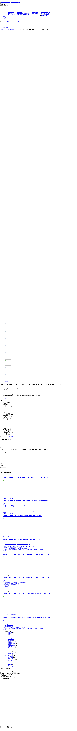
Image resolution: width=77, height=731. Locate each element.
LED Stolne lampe (11, 643)
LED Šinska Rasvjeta (12, 641)
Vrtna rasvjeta (10, 653)
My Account (5, 27)
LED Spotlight (10, 642)
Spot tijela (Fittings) (11, 652)
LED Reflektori (11, 639)
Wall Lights (10, 654)
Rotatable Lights (11, 662)
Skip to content (10, 1)
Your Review (3, 461)
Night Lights (10, 660)
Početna (4, 8)
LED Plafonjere (11, 636)
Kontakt (4, 18)
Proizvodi (5, 9)
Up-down (5, 475)
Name (2, 463)
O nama (4, 16)
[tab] (40, 397)
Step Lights (10, 664)
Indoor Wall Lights (11, 659)
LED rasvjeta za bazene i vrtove (14, 638)
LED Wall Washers (11, 646)
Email (2, 465)
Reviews (4, 398)
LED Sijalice (10, 640)
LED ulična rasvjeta (11, 645)
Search (4, 23)
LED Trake (10, 644)
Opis (4, 397)
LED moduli (10, 634)
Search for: (2, 4)
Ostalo (9, 649)
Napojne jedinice (11, 648)
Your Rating (3, 452)
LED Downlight (11, 633)
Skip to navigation (3, 1)
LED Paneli (10, 635)
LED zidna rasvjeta (7, 29)
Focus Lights (10, 658)
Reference (5, 17)
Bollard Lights (13, 29)
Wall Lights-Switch (11, 666)
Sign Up (13, 672)
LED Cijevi (10, 632)
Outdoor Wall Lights (12, 661)
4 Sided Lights (10, 656)
